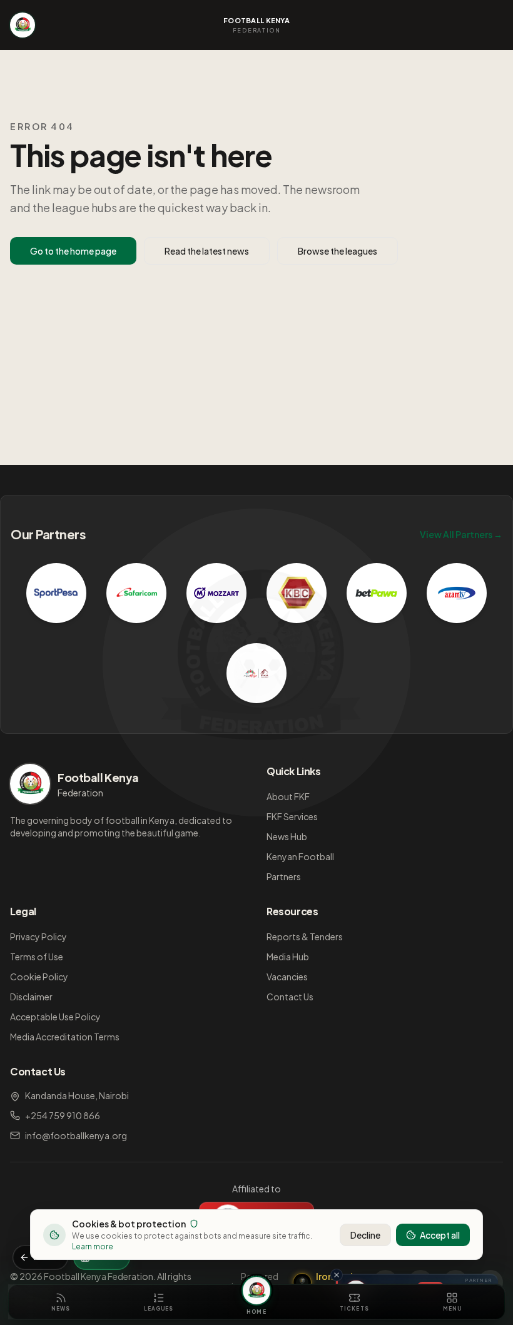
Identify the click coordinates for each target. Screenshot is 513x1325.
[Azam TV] (457, 593)
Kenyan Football (300, 856)
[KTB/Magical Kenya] (256, 673)
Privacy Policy (38, 936)
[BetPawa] (377, 593)
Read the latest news (207, 250)
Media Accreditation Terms (64, 1036)
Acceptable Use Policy (55, 1016)
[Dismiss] (336, 1275)
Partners (284, 876)
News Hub (287, 836)
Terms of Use (36, 956)
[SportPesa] (56, 593)
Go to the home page (73, 250)
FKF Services (292, 816)
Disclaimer (31, 996)
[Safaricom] (136, 593)
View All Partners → (461, 534)
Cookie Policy (39, 976)
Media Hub (288, 956)
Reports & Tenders (305, 936)
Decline (365, 1235)
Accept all (440, 1235)
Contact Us (290, 996)
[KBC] (297, 593)
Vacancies (287, 976)
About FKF (288, 796)
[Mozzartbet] (216, 593)
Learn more (92, 1246)
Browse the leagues (337, 250)
